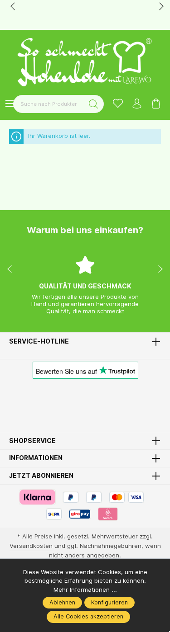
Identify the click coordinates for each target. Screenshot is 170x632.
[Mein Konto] (137, 104)
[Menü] (10, 104)
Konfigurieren (109, 602)
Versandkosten (31, 545)
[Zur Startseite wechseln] (85, 62)
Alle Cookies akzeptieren (88, 616)
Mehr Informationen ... (85, 589)
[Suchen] (93, 104)
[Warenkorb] (156, 104)
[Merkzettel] (118, 104)
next (158, 7)
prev (13, 7)
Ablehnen (62, 602)
